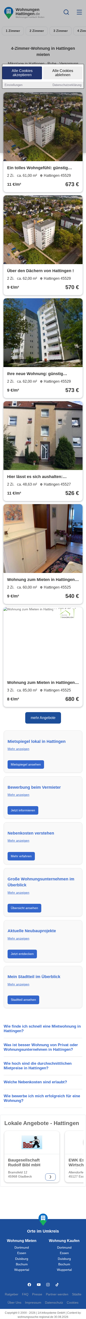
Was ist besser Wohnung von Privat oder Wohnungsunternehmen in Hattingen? (41, 1047)
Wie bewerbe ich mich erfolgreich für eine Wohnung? (42, 1098)
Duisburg (21, 1259)
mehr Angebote (43, 718)
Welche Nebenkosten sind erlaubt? (35, 1082)
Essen (21, 1253)
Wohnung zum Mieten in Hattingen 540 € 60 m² (41, 580)
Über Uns (14, 1302)
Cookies (72, 1302)
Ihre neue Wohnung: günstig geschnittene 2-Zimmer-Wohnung (40, 374)
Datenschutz (54, 1302)
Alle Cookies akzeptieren (22, 73)
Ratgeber (11, 1294)
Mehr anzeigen (18, 749)
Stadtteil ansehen (23, 999)
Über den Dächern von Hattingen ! (40, 270)
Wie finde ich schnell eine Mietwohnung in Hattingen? (42, 1028)
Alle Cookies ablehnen (62, 73)
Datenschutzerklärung (67, 85)
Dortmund (21, 1247)
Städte (76, 1294)
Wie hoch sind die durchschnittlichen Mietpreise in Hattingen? (38, 1065)
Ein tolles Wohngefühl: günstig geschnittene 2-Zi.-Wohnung (37, 168)
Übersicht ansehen (24, 908)
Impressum (33, 1302)
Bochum (22, 1264)
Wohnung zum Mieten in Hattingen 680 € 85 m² (41, 683)
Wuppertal (21, 1270)
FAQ (25, 1294)
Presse (37, 1294)
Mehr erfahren (21, 856)
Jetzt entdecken (22, 954)
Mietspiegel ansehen (26, 764)
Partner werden (57, 1294)
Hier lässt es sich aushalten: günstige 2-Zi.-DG (35, 477)
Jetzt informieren (23, 810)
